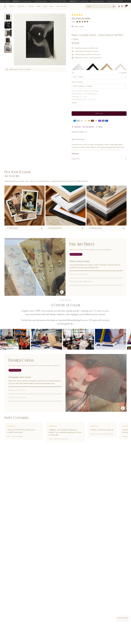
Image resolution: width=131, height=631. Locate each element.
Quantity (74, 102)
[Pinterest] (82, 22)
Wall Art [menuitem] (11, 6)
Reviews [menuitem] (45, 6)
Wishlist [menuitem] (39, 6)
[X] (80, 22)
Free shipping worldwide (18, 1)
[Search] (113, 6)
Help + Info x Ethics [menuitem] (61, 6)
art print (110, 147)
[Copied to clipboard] (87, 22)
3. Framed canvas (95, 228)
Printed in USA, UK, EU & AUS (35, 1)
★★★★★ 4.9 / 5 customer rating (56, 1)
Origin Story (76, 159)
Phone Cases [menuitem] (21, 6)
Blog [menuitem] (51, 6)
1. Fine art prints (12, 228)
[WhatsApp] (85, 22)
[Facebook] (77, 22)
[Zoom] (63, 16)
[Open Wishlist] (122, 6)
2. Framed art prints (55, 228)
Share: (73, 21)
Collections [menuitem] (31, 6)
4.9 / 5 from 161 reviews (81, 18)
